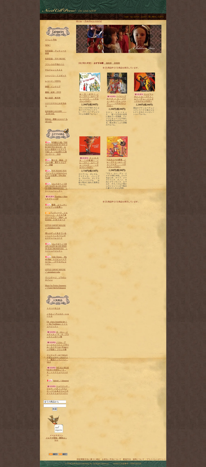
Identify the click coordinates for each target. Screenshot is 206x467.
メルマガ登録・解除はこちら (56, 439)
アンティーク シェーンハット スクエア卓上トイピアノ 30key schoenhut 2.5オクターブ (56, 216)
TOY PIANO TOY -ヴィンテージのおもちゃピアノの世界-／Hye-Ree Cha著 (56, 174)
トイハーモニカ (53, 308)
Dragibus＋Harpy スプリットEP (56, 197)
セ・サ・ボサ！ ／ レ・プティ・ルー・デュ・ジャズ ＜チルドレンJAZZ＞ (89, 97)
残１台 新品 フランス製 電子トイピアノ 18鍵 (56, 162)
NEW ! (48, 45)
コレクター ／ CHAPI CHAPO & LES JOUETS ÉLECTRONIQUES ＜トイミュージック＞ (56, 187)
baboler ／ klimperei (61, 381)
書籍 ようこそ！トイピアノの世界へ (56, 206)
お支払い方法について (111, 459)
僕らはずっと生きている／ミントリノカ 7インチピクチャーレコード (55, 235)
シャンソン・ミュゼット (55, 75)
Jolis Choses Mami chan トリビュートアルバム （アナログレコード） (56, 260)
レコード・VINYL (53, 81)
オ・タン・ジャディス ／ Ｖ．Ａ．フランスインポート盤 (58, 334)
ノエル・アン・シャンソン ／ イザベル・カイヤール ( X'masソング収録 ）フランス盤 (58, 346)
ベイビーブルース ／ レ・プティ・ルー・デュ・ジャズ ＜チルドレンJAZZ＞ (116, 101)
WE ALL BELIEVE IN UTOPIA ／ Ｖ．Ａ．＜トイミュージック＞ (58, 371)
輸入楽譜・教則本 (53, 98)
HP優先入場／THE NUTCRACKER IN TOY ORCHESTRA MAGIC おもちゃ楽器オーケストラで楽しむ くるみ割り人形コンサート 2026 (56, 148)
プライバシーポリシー (156, 459)
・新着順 (116, 63)
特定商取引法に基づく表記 (88, 459)
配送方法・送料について (133, 459)
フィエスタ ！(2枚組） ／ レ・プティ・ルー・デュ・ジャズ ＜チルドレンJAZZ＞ (89, 163)
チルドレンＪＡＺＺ (53, 70)
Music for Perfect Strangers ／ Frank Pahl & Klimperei (55, 286)
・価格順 (108, 63)
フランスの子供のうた (54, 64)
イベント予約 (51, 40)
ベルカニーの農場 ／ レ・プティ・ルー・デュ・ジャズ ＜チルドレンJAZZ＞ (117, 163)
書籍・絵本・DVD (53, 92)
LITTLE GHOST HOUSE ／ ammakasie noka (55, 226)
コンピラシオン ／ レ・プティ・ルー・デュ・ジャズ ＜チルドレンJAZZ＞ (146, 98)
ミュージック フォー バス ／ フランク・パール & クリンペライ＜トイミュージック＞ (58, 389)
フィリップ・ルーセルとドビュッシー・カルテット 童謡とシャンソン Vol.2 (57, 358)
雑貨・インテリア (53, 86)
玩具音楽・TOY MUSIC (55, 59)
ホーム (79, 21)
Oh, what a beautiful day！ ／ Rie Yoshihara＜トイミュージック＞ (57, 324)
